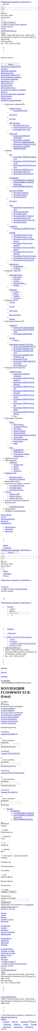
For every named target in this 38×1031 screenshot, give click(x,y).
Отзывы (4, 928)
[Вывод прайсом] (4, 725)
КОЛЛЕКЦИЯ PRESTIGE (23, 819)
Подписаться (6, 902)
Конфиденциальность (9, 1017)
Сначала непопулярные (10, 717)
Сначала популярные (9, 719)
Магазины (9, 531)
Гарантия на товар (8, 953)
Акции (3, 915)
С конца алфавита (7, 711)
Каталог (4, 913)
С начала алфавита (8, 708)
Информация (6, 934)
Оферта (4, 1019)
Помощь (4, 945)
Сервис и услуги (7, 919)
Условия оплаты (7, 949)
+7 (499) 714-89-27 (8, 22)
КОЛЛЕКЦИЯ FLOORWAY (24, 813)
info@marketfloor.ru (8, 31)
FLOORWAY (15, 811)
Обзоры (4, 957)
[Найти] (2, 20)
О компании (5, 926)
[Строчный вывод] (2, 725)
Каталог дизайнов (8, 932)
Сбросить (13, 892)
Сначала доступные (8, 723)
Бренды (4, 917)
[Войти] (2, 596)
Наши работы (10, 527)
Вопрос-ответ (6, 955)
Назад (12, 609)
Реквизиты (9, 529)
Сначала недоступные (9, 721)
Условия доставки (8, 951)
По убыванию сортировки (11, 715)
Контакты (4, 930)
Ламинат (9, 809)
